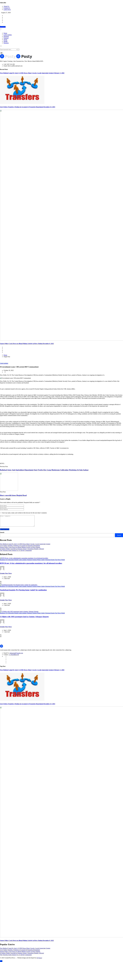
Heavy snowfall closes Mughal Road (13, 495)
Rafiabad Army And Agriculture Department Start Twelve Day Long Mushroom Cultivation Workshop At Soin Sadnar (44, 470)
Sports (53, 559)
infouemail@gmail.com (16, 653)
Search (2, 532)
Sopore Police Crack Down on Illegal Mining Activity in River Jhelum (27, 343)
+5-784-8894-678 (14, 654)
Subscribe (3, 27)
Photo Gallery (41, 559)
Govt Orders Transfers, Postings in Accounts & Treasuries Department (27, 107)
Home (5, 33)
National (6, 38)
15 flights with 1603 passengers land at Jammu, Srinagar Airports (24, 617)
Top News (58, 559)
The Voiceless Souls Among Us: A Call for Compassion (16, 550)
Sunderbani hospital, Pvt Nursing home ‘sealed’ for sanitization (23, 590)
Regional (6, 36)
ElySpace (39, 958)
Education (11, 559)
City (6, 559)
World (5, 39)
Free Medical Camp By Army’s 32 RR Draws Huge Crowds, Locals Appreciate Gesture (32, 73)
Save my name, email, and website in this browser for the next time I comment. (24, 513)
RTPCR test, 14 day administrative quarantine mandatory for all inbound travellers (31, 563)
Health (5, 41)
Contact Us (7, 8)
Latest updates (8, 35)
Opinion (34, 559)
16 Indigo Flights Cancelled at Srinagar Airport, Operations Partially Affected (22, 549)
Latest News (7, 9)
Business (6, 43)
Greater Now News (6, 573)
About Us (6, 6)
